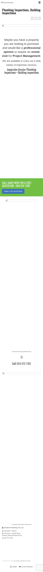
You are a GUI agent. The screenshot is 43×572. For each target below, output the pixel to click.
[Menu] (39, 2)
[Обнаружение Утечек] (32, 18)
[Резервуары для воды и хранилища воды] (39, 18)
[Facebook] (21, 357)
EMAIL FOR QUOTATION (13, 191)
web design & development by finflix (22, 561)
